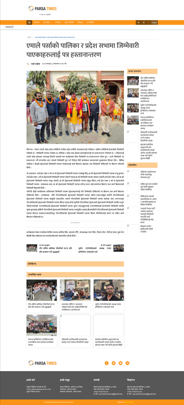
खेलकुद (80, 22)
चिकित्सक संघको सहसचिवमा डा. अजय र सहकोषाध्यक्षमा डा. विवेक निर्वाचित (148, 201)
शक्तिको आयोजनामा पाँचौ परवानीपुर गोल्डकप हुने (148, 174)
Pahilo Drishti (129, 402)
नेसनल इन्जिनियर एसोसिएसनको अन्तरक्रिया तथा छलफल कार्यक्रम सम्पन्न (40, 342)
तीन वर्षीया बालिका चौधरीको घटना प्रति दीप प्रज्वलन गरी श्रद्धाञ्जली (41, 306)
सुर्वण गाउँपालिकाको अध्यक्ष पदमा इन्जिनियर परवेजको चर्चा (108, 306)
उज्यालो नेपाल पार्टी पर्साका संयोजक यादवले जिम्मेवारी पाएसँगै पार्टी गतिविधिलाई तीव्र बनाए (147, 215)
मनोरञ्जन (58, 22)
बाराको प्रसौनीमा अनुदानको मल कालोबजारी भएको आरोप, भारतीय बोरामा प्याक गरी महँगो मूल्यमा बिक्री (108, 342)
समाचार (37, 22)
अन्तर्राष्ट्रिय (90, 22)
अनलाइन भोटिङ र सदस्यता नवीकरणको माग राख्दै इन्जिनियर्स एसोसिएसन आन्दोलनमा (74, 307)
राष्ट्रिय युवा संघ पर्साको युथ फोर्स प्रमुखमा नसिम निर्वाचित (148, 187)
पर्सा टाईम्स (35, 64)
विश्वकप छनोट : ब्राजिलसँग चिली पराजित (146, 229)
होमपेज (29, 37)
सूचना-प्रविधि (69, 22)
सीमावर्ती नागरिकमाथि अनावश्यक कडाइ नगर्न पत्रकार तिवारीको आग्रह (75, 341)
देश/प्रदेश (46, 22)
